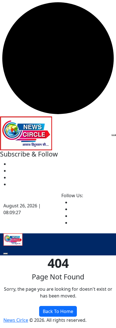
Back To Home (58, 311)
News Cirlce (15, 320)
